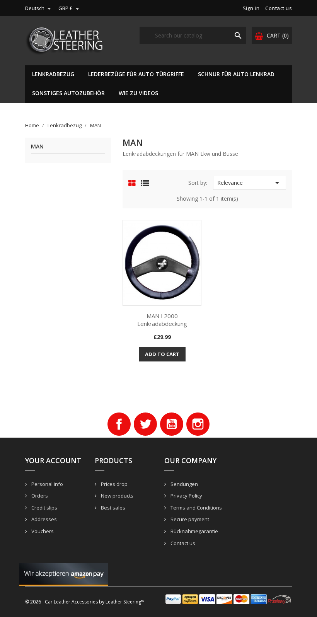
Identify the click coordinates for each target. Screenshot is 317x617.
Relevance (249, 182)
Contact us (278, 8)
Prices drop (114, 484)
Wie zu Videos (138, 93)
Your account (53, 460)
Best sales (112, 507)
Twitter (145, 424)
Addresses (43, 519)
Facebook (119, 424)
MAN (37, 146)
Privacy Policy (185, 495)
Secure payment (189, 519)
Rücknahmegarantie (193, 531)
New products (116, 495)
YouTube (171, 424)
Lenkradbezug (53, 74)
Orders (39, 495)
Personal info (46, 484)
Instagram (198, 424)
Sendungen (183, 484)
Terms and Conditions (195, 507)
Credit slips (43, 507)
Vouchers (42, 531)
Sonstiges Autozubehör (68, 93)
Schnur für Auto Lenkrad (236, 74)
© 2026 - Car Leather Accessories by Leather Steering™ (85, 601)
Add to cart (162, 354)
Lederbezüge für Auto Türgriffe (136, 74)
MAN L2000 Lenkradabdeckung (162, 319)
